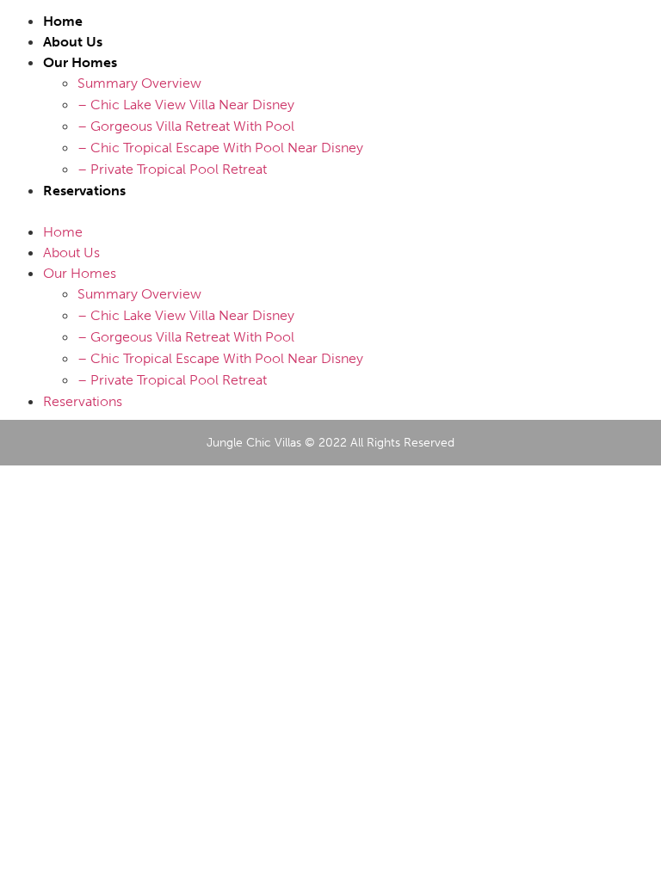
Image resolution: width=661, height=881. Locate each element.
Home (63, 21)
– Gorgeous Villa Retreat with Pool (185, 126)
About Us (72, 42)
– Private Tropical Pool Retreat (172, 169)
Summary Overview (139, 83)
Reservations (84, 190)
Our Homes (80, 62)
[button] (291, 210)
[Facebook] (603, 207)
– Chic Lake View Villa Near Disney (185, 104)
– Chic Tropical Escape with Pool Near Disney (220, 147)
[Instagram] (640, 207)
